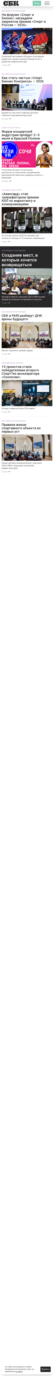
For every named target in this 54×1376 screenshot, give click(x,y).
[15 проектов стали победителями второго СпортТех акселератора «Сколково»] (27, 393)
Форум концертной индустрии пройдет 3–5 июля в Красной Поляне (21, 135)
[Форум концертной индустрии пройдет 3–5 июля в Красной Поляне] (27, 154)
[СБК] (11, 3)
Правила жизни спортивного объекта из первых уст (21, 428)
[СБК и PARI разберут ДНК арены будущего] (27, 335)
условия (19, 1371)
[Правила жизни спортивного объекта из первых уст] (27, 447)
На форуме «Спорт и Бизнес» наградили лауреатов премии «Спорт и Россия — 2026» (24, 20)
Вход (36, 3)
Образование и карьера (12, 363)
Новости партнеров (11, 128)
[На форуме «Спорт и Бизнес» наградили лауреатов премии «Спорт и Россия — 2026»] (27, 41)
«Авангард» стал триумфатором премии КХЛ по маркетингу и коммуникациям (20, 199)
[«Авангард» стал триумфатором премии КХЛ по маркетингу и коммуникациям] (27, 220)
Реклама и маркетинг (12, 190)
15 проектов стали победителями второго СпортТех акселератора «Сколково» (20, 372)
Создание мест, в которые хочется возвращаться (20, 260)
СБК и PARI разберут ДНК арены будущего (22, 317)
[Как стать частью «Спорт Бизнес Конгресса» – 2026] (27, 97)
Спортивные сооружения (13, 251)
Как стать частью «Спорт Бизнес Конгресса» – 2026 (23, 79)
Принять (46, 1369)
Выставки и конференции (14, 11)
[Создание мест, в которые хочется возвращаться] (27, 281)
